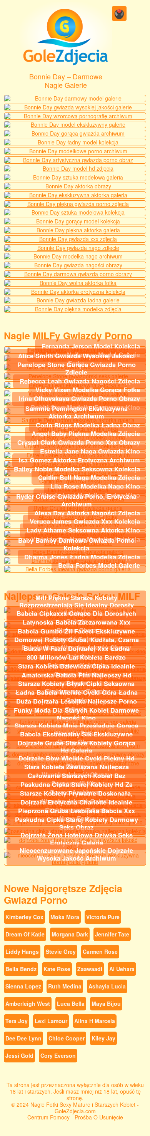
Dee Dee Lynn (23, 1038)
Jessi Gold (19, 1055)
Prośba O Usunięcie (99, 1117)
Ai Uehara (122, 969)
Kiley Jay (103, 1038)
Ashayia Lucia (107, 986)
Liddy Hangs (22, 951)
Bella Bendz (21, 969)
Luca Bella (71, 1003)
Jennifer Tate (112, 934)
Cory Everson (58, 1055)
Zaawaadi (89, 969)
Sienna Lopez (23, 986)
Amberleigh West (27, 1003)
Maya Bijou (106, 1003)
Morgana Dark (70, 934)
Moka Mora (64, 917)
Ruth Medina (65, 986)
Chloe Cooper (66, 1038)
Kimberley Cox (24, 917)
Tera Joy (16, 1021)
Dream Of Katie (25, 934)
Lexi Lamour (51, 1021)
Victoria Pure (103, 917)
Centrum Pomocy (48, 1117)
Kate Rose (56, 969)
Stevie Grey (61, 951)
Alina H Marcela (94, 1021)
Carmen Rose (100, 951)
